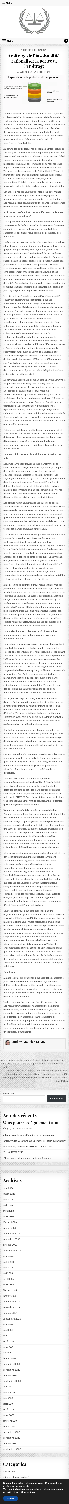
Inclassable (9, 1471)
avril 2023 (8, 1409)
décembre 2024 (11, 1301)
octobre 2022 (10, 1443)
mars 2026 (8, 1216)
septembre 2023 (12, 1381)
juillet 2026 (9, 1194)
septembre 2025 (12, 1250)
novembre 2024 (11, 1307)
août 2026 (8, 1188)
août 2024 (8, 1324)
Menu (9, 3)
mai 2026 (8, 1205)
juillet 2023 (9, 1392)
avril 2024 (8, 1341)
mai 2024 (8, 1335)
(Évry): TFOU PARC (13, 1152)
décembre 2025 (11, 1233)
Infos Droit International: (35, 49)
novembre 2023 (11, 1370)
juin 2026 (8, 1199)
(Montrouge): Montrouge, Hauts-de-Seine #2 (27, 1158)
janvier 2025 (10, 1296)
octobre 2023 (10, 1375)
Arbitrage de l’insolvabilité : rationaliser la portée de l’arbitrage (34, 61)
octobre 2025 (10, 1245)
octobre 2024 (10, 1313)
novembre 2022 (11, 1438)
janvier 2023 (10, 1426)
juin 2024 (8, 1330)
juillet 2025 (9, 1262)
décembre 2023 (11, 1364)
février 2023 (10, 1421)
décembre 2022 (11, 1432)
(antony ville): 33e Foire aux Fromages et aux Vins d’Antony (34, 1141)
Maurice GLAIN (26, 72)
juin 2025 (8, 1267)
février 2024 (10, 1352)
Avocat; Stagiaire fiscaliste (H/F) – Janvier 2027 (28, 1146)
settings (30, 1492)
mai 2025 (8, 1273)
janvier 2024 (9, 1358)
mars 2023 (8, 1415)
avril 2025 (8, 1279)
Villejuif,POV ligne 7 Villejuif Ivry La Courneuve (28, 1135)
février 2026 (10, 1222)
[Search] (66, 41)
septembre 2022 (12, 1449)
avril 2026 (8, 1211)
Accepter (11, 1498)
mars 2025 (8, 1284)
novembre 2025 (11, 1239)
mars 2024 (8, 1347)
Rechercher (9, 1093)
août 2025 (8, 1256)
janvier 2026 (10, 1228)
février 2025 (10, 1290)
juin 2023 (8, 1398)
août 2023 (8, 1386)
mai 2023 (8, 1404)
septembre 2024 (12, 1318)
